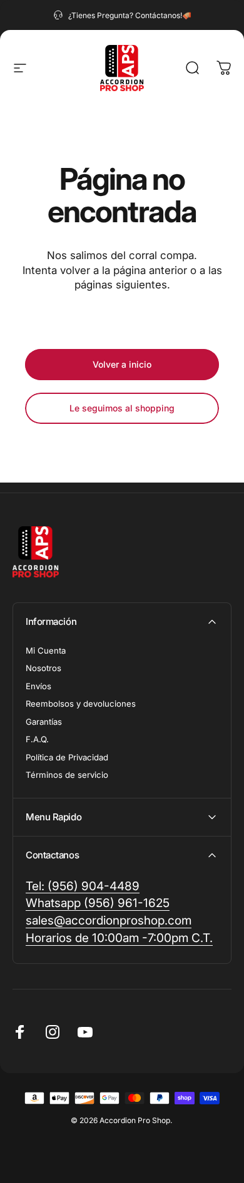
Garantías (44, 722)
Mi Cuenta (46, 650)
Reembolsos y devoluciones (81, 704)
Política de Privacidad (67, 757)
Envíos (38, 686)
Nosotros (43, 668)
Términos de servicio (67, 775)
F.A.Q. (37, 739)
